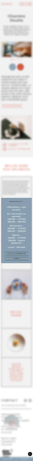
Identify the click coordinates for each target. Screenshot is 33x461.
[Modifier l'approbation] (30, 454)
